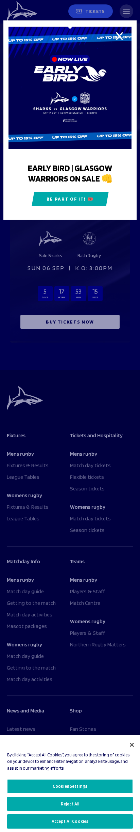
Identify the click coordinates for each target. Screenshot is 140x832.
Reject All (70, 803)
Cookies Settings (70, 786)
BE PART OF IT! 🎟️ (70, 199)
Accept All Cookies (70, 821)
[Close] (131, 744)
